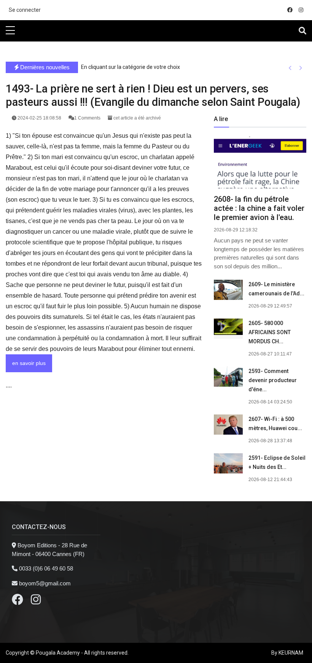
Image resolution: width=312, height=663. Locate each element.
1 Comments (88, 118)
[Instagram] (36, 601)
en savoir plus (29, 363)
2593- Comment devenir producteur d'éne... (272, 380)
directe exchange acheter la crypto (43, 51)
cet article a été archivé (136, 118)
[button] (290, 68)
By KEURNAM (287, 653)
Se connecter (25, 10)
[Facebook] (17, 601)
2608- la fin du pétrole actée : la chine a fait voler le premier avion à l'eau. (259, 208)
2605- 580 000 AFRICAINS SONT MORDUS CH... (269, 332)
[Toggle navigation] (302, 31)
